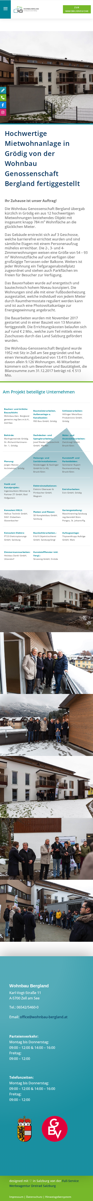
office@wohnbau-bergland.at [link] (43, 1017)
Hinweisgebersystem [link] (58, 1197)
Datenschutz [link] (34, 1197)
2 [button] (47, 130)
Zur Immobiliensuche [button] (76, 9)
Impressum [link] (16, 1197)
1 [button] (41, 130)
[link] (26, 12)
